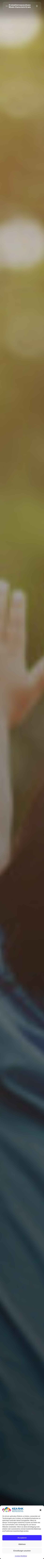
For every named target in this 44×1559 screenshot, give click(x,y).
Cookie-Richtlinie (21, 1556)
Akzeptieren (22, 1538)
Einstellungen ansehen (22, 1551)
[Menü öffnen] (36, 6)
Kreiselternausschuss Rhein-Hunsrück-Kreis (20, 6)
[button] (40, 1510)
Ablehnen (22, 1544)
